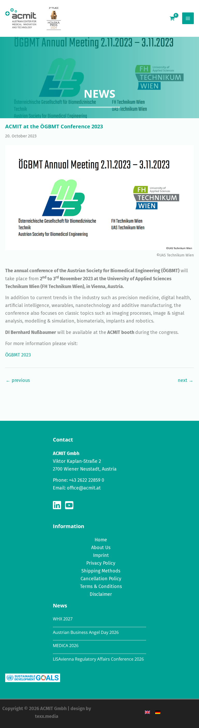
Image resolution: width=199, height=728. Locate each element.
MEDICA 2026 (66, 645)
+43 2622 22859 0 (86, 480)
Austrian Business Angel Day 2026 (86, 632)
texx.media (46, 716)
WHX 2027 (63, 619)
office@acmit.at (84, 488)
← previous (18, 380)
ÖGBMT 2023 (18, 355)
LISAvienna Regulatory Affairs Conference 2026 (98, 659)
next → (185, 380)
